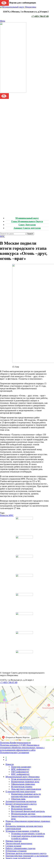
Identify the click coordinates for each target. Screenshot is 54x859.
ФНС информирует (20, 774)
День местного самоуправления (26, 789)
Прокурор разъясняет (21, 767)
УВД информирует (20, 772)
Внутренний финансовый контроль (28, 811)
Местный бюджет (19, 806)
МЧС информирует (20, 769)
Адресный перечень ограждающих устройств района (27, 837)
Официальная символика (23, 784)
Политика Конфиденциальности (15, 742)
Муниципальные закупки (23, 814)
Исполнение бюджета (21, 809)
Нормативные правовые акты (25, 781)
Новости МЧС (7, 515)
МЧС (2, 236)
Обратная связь (18, 799)
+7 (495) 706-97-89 (40, 16)
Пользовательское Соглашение (14, 752)
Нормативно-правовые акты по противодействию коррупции (26, 795)
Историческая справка (21, 786)
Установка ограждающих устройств (28, 833)
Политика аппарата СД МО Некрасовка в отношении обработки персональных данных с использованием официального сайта (22, 747)
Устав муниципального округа (25, 779)
